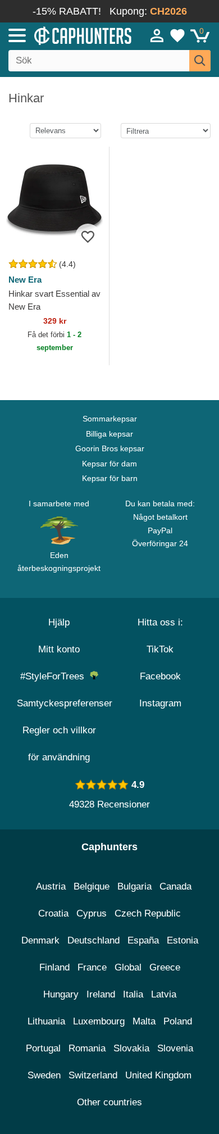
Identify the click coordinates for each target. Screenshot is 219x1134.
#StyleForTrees (55, 676)
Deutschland (93, 940)
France (92, 967)
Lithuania (46, 1021)
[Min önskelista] (177, 35)
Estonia (182, 940)
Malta (144, 1021)
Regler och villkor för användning (59, 744)
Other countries (109, 1102)
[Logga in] (157, 35)
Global (128, 967)
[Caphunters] (64, 34)
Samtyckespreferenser (64, 703)
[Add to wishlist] (88, 236)
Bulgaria (134, 886)
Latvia (163, 994)
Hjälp (59, 622)
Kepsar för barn (110, 478)
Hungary (61, 994)
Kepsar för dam (109, 463)
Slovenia (175, 1048)
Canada (175, 886)
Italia (133, 994)
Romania (87, 1048)
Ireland (100, 994)
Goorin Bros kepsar (109, 448)
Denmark (40, 940)
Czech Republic (148, 913)
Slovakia (131, 1048)
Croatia (53, 913)
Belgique (92, 886)
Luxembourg (99, 1021)
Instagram (160, 703)
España (143, 940)
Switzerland (93, 1075)
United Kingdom (158, 1075)
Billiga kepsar (109, 433)
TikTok (160, 649)
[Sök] (200, 60)
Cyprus (91, 913)
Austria (51, 886)
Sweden (44, 1075)
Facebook (160, 676)
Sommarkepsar (110, 418)
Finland (54, 967)
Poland (177, 1021)
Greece (164, 967)
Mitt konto (59, 649)
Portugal (43, 1048)
